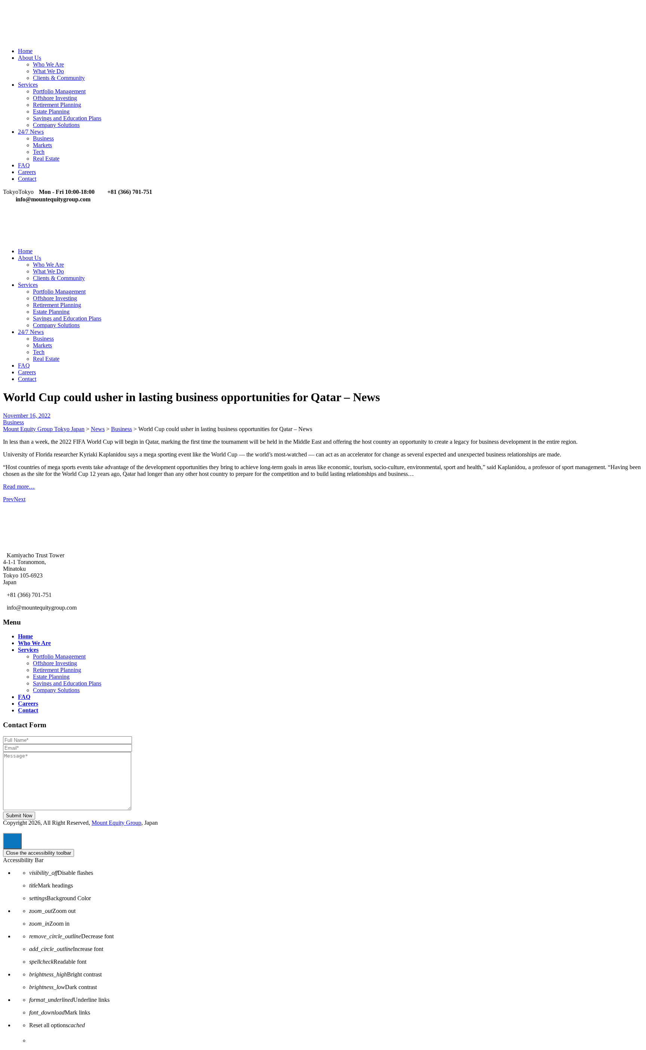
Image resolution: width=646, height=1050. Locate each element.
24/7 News (31, 131)
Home (25, 51)
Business (43, 138)
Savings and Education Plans (67, 118)
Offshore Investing (55, 98)
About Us (29, 58)
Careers (27, 172)
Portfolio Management (59, 91)
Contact (27, 179)
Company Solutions (56, 125)
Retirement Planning (57, 105)
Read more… (19, 486)
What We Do (48, 71)
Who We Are (48, 64)
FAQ (24, 165)
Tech (38, 152)
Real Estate (46, 158)
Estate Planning (51, 111)
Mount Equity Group (116, 823)
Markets (42, 145)
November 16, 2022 (26, 415)
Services (28, 84)
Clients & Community (59, 78)
